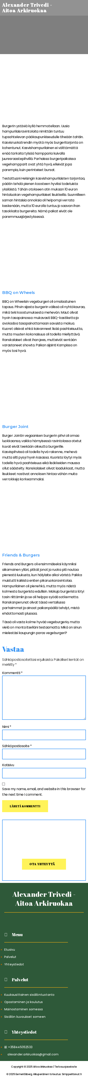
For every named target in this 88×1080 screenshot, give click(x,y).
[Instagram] (54, 918)
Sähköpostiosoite (17, 746)
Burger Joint (15, 426)
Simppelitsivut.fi (44, 1074)
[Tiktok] (33, 918)
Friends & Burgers (21, 555)
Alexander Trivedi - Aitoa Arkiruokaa (44, 899)
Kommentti (12, 672)
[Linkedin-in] (44, 918)
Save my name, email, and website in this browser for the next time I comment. (43, 791)
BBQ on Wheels (18, 292)
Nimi (6, 726)
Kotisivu (8, 765)
